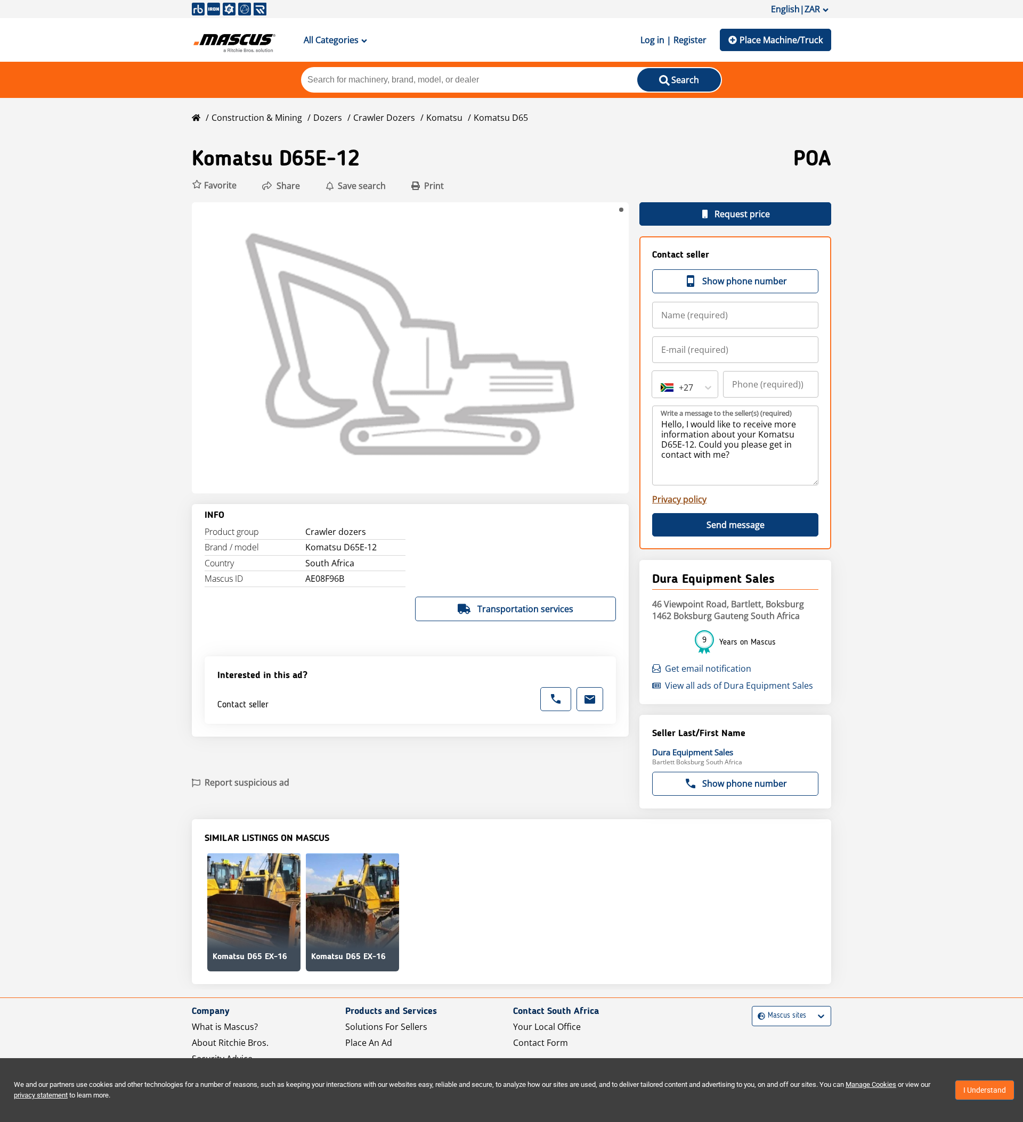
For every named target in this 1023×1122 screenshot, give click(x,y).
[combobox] (662, 387)
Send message (736, 525)
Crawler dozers (384, 117)
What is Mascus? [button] (225, 1027)
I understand (984, 1090)
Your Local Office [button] (547, 1027)
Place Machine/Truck (781, 40)
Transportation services (525, 609)
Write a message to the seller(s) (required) (726, 413)
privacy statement (41, 1095)
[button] (214, 185)
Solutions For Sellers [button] (386, 1027)
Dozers (327, 117)
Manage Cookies (871, 1084)
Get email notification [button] (708, 668)
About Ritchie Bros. (230, 1043)
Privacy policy (679, 499)
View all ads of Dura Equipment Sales (739, 685)
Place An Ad (368, 1043)
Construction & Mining (257, 117)
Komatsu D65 (501, 117)
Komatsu (444, 117)
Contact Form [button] (540, 1043)
